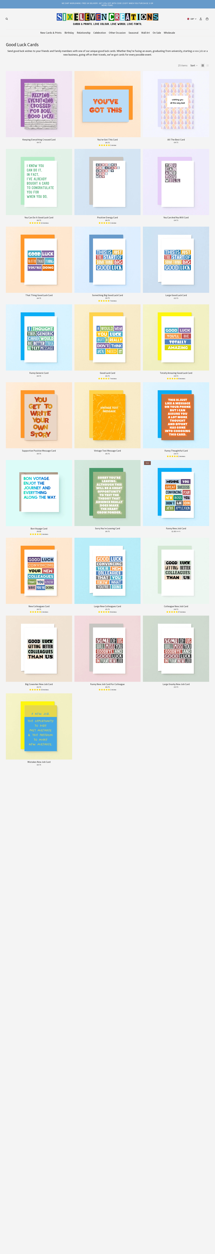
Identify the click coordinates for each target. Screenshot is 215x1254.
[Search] (7, 19)
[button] (194, 65)
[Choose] (67, 132)
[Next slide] (67, 104)
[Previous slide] (10, 104)
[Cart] (207, 19)
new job (198, 51)
